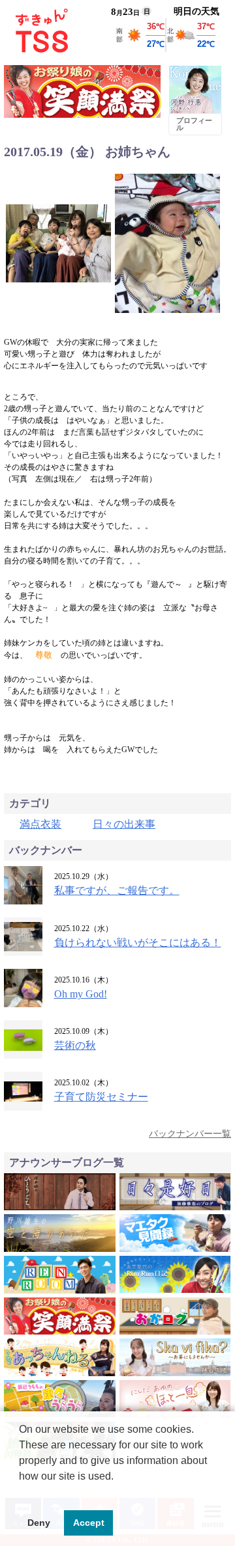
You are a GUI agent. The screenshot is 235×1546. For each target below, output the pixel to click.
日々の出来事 (124, 824)
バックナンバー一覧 (190, 1134)
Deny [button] (38, 1522)
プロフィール (194, 123)
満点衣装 (40, 824)
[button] (21, 1493)
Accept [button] (88, 1522)
